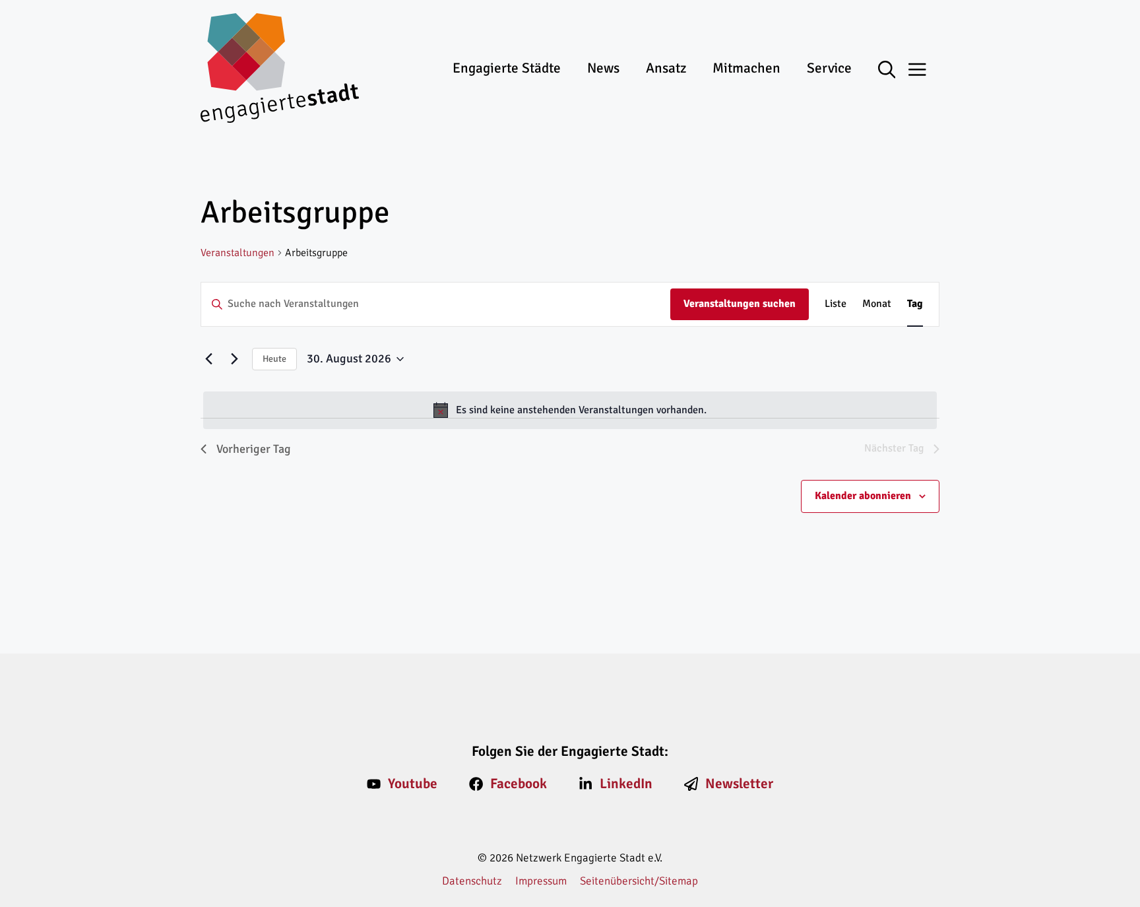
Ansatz (666, 68)
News (603, 68)
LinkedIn (626, 783)
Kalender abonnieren (863, 495)
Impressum (541, 881)
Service (829, 68)
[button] (893, 70)
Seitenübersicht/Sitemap (639, 881)
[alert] (570, 410)
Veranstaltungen (237, 252)
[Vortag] (208, 359)
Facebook (518, 783)
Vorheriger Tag (253, 449)
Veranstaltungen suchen (739, 303)
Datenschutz (472, 881)
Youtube (412, 783)
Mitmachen (746, 68)
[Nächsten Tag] (234, 359)
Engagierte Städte (507, 68)
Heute (274, 358)
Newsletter (739, 783)
